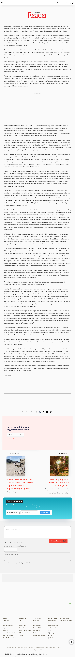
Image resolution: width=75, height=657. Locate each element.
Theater (22, 633)
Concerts (22, 623)
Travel (21, 635)
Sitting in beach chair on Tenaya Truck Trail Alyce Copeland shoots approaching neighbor (19, 484)
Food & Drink (37, 618)
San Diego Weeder (66, 620)
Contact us (31, 647)
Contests (22, 625)
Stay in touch (52, 618)
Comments (8, 375)
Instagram (53, 633)
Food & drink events (39, 628)
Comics (5, 630)
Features (6, 618)
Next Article (63, 453)
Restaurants (37, 633)
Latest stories (8, 625)
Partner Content (8, 635)
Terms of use (28, 650)
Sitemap (52, 647)
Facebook (53, 628)
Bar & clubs (36, 620)
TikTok (52, 635)
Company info (64, 618)
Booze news (37, 625)
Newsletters (52, 620)
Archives (6, 620)
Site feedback (52, 623)
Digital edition (38, 650)
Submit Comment (56, 541)
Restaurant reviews (39, 635)
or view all (10, 439)
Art (20, 620)
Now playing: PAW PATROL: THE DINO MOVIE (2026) (59, 482)
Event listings (23, 628)
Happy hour (36, 630)
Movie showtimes (25, 630)
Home (9, 647)
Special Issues (8, 628)
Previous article (13, 453)
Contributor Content (10, 633)
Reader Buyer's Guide (10, 638)
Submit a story (53, 625)
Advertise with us (42, 647)
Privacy (58, 647)
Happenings (23, 618)
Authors (6, 623)
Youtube (52, 638)
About (14, 647)
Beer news (36, 623)
